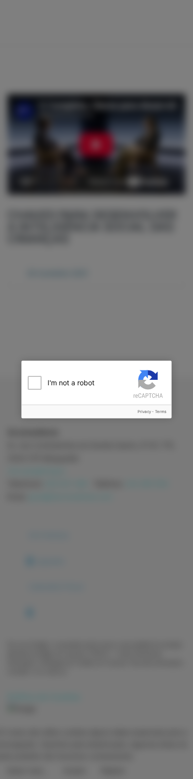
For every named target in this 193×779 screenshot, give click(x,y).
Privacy (144, 411)
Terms (160, 411)
